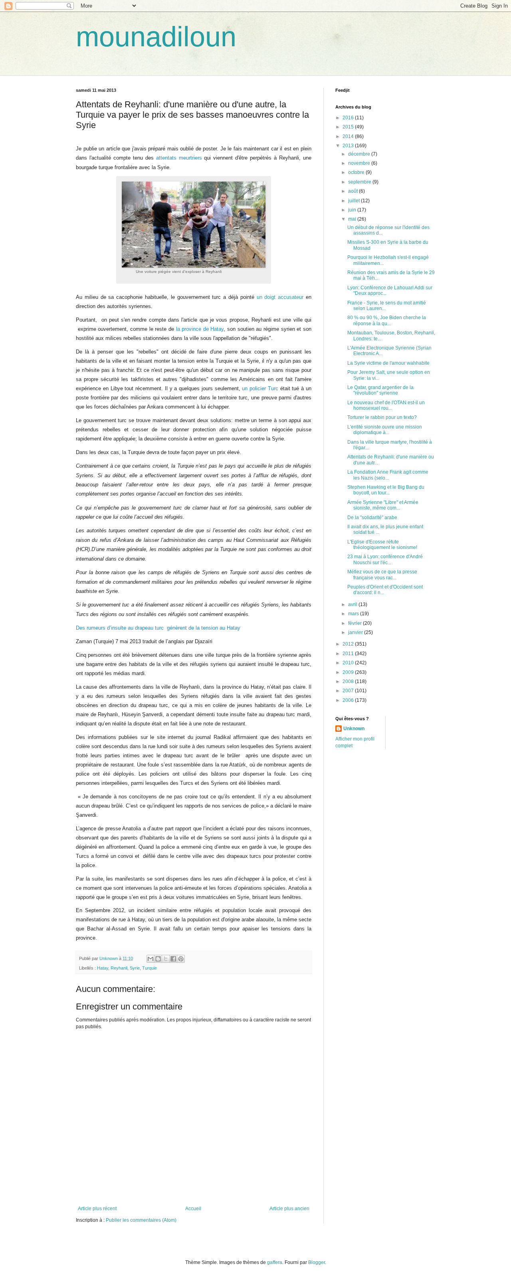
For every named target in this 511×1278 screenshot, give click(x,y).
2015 (349, 127)
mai (352, 219)
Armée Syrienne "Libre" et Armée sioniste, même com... (382, 505)
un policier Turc (260, 388)
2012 (349, 644)
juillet (354, 200)
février (355, 623)
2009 (349, 672)
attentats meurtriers (178, 158)
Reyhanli (119, 968)
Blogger (316, 1262)
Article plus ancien (289, 1208)
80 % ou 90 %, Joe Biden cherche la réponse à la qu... (386, 320)
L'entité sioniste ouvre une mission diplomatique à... (384, 429)
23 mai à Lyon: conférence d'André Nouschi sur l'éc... (385, 559)
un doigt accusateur (281, 297)
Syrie (135, 968)
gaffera (274, 1262)
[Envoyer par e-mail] (150, 959)
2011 (349, 653)
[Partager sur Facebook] (173, 959)
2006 (349, 700)
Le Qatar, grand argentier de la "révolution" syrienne (380, 390)
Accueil (193, 1208)
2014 (349, 136)
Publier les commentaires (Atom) (141, 1220)
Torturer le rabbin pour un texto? (382, 417)
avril (353, 604)
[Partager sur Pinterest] (181, 959)
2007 (349, 690)
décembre (359, 154)
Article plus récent (97, 1208)
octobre (357, 172)
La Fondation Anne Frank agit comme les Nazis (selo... (387, 474)
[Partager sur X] (166, 959)
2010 (349, 663)
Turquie (149, 968)
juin (352, 210)
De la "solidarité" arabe (372, 517)
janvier (356, 632)
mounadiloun (156, 36)
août (353, 191)
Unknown (353, 728)
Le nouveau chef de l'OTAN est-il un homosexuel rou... (386, 405)
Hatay (102, 968)
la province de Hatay (200, 329)
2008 (349, 681)
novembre (359, 163)
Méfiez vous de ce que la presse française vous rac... (382, 574)
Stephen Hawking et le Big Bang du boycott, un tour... (385, 490)
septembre (360, 182)
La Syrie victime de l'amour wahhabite (388, 363)
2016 (349, 117)
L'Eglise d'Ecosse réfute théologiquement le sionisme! (382, 544)
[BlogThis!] (158, 959)
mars (354, 613)
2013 (349, 145)
